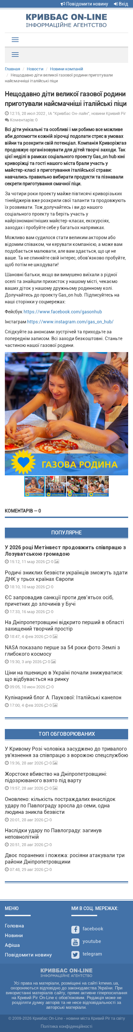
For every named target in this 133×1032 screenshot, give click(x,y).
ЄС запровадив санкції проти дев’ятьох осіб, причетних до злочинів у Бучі (59, 600)
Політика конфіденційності (66, 1026)
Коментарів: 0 (23, 120)
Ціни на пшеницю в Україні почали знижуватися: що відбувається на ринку (64, 676)
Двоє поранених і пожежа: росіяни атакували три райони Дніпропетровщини (65, 858)
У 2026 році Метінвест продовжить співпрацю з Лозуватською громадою (65, 550)
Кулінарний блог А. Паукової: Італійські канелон (63, 697)
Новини (14, 935)
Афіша (12, 945)
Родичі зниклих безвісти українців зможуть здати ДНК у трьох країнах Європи (66, 576)
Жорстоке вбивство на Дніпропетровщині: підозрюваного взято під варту (56, 777)
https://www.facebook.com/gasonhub (63, 311)
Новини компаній (66, 68)
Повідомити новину (86, 3)
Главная (12, 68)
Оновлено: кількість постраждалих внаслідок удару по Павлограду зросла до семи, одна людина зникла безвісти (60, 805)
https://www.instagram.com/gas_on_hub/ (70, 321)
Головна (14, 926)
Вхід (123, 3)
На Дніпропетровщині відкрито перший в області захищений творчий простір (64, 625)
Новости (35, 68)
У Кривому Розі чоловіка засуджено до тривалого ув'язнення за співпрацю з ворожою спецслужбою (66, 752)
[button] (122, 414)
